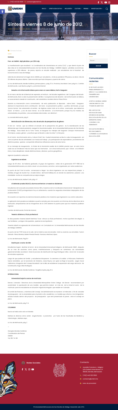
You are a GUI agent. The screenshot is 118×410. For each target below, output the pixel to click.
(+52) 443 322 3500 (16, 2)
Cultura (78, 8)
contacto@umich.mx (34, 2)
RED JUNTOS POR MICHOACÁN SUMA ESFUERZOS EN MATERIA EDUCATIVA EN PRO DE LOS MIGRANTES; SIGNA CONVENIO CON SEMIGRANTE (97, 117)
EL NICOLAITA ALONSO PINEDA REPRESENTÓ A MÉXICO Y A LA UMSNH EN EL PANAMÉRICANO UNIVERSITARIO (98, 92)
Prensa (86, 8)
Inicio (44, 8)
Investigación (96, 8)
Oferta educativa (55, 8)
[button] (2, 11)
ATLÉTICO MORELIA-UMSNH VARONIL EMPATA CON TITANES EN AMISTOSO (98, 103)
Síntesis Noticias (16, 51)
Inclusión (68, 8)
